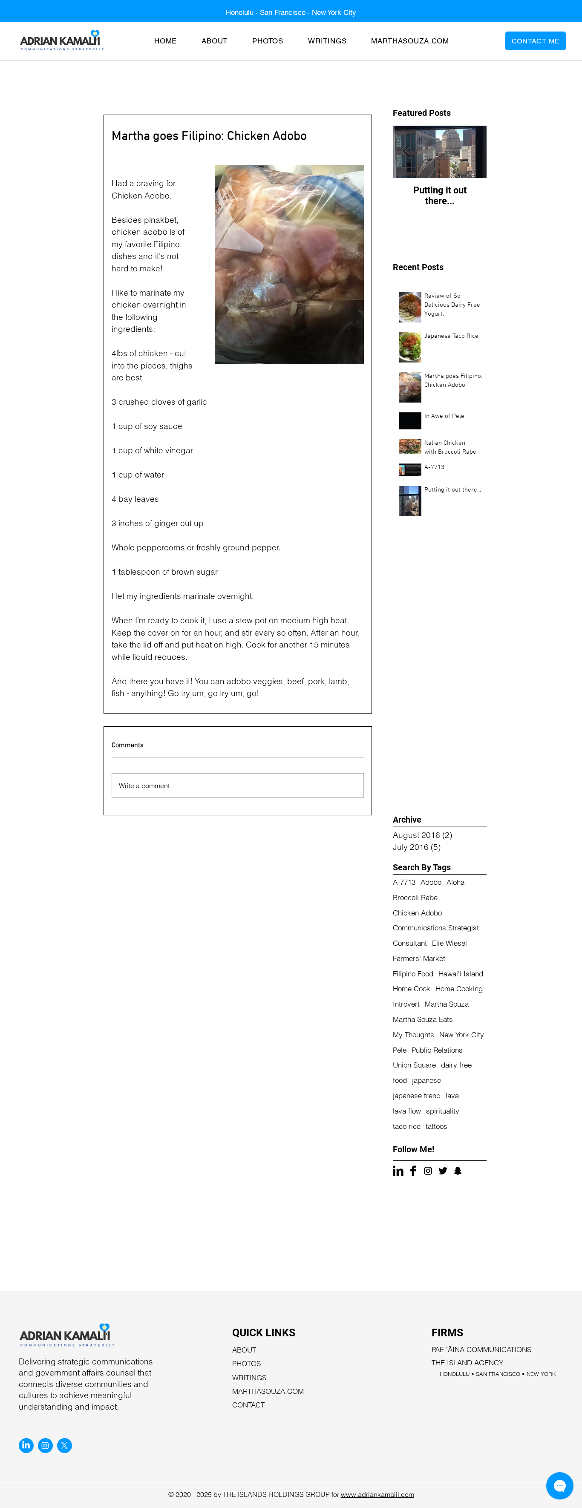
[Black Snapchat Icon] (457, 1171)
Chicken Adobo (417, 912)
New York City (461, 1034)
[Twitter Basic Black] (443, 1171)
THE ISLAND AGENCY (467, 1362)
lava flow (407, 1110)
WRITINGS (249, 1377)
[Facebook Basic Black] (413, 1171)
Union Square (414, 1064)
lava (452, 1095)
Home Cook (411, 988)
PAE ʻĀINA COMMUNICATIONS (481, 1349)
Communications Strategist (436, 927)
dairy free (456, 1064)
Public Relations (437, 1049)
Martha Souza (447, 1003)
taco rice (407, 1126)
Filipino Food (413, 973)
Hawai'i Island (460, 973)
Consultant (410, 942)
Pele (399, 1049)
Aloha (455, 882)
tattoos (436, 1126)
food (400, 1080)
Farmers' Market (419, 958)
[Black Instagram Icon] (428, 1171)
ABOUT (244, 1349)
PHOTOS (246, 1363)
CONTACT (248, 1404)
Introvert (406, 1003)
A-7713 (404, 882)
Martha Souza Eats (423, 1019)
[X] (64, 1445)
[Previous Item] (406, 152)
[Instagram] (45, 1445)
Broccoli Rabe (415, 897)
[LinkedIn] (26, 1445)
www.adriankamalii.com (377, 1494)
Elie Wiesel (449, 942)
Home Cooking (459, 988)
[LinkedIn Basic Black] (398, 1171)
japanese (426, 1080)
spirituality (442, 1110)
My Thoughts (413, 1034)
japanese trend (417, 1095)
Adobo (431, 882)
